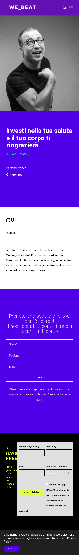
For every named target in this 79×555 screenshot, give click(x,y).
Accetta (11, 548)
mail (22, 466)
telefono (51, 446)
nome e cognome (29, 446)
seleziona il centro (56, 466)
